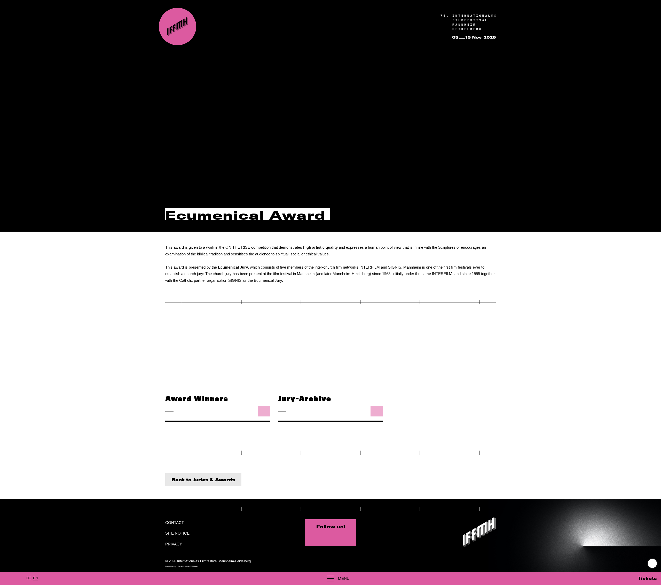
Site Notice (177, 533)
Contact (174, 522)
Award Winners (196, 398)
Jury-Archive (304, 398)
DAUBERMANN (192, 566)
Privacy (173, 544)
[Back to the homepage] (177, 26)
